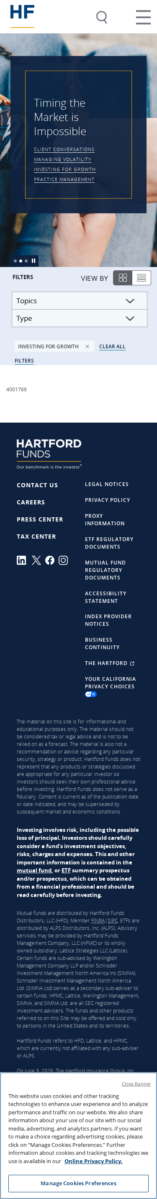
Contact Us (37, 485)
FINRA (98, 920)
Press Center (40, 519)
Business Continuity (102, 643)
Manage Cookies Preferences (78, 1183)
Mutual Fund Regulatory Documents (105, 570)
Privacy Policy (107, 500)
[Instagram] (65, 560)
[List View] (142, 277)
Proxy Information (105, 519)
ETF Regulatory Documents (109, 543)
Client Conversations (64, 149)
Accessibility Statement (105, 597)
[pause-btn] (34, 259)
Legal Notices (107, 484)
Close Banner (136, 1084)
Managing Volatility (62, 159)
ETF (66, 870)
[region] (78, 1135)
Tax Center (36, 536)
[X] (38, 560)
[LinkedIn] (24, 560)
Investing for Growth (65, 169)
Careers (31, 502)
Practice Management (64, 179)
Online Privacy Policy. (93, 1161)
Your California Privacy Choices (110, 682)
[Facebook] (52, 560)
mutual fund (34, 870)
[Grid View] (122, 278)
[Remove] (87, 344)
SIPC (113, 920)
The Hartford (107, 663)
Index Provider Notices (108, 620)
